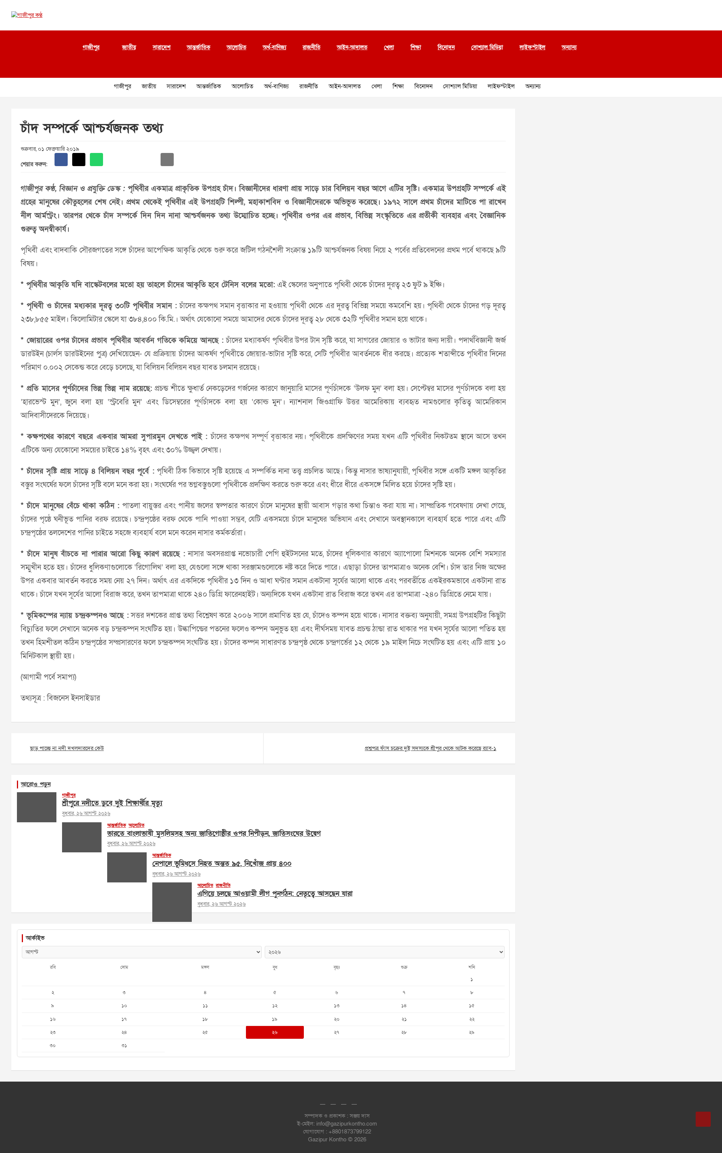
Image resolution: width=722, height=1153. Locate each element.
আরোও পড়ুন (36, 784)
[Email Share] (167, 159)
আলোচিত (236, 47)
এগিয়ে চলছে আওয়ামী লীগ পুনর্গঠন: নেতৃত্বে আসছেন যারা (275, 894)
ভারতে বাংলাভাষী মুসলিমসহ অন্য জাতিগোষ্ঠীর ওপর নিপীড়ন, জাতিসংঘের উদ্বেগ (214, 833)
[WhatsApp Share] (96, 159)
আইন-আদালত (352, 47)
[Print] (114, 159)
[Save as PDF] (131, 159)
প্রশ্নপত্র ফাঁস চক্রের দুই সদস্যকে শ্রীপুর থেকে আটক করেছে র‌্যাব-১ (430, 748)
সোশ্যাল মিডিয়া (487, 47)
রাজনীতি (311, 47)
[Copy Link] (149, 159)
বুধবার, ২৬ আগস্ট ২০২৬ (86, 813)
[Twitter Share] (78, 159)
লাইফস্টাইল (532, 47)
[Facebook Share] (61, 159)
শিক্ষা (416, 47)
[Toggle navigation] (15, 68)
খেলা (389, 47)
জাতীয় (129, 47)
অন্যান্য (569, 47)
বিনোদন (446, 47)
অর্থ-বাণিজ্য (274, 47)
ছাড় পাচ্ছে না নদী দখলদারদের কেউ (67, 748)
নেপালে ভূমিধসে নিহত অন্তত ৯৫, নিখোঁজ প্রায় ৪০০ (221, 864)
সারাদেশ (161, 47)
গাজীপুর (91, 47)
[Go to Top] (703, 1119)
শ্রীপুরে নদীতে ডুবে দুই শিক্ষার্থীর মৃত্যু (112, 803)
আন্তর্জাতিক (198, 47)
